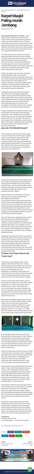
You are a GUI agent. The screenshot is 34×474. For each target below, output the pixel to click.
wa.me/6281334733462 (22, 420)
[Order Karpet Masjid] (17, 461)
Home (2, 10)
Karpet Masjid (7, 425)
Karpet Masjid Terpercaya (10, 10)
